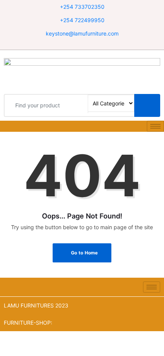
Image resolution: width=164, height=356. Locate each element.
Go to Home (84, 253)
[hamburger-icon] (155, 126)
